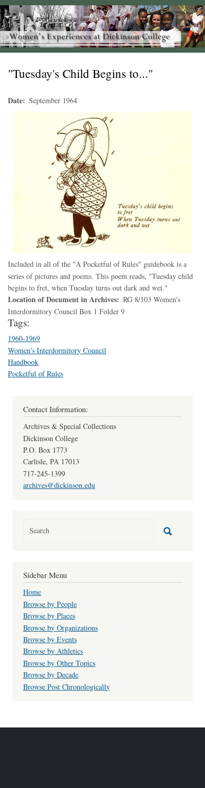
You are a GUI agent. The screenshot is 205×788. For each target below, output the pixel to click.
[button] (102, 181)
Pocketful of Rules (35, 373)
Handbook (23, 362)
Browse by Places (49, 616)
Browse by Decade (50, 675)
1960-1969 (24, 338)
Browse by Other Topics (59, 663)
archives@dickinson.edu (59, 485)
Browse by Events (50, 639)
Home (32, 592)
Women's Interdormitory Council (57, 350)
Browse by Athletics (53, 651)
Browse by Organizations (60, 628)
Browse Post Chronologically (66, 687)
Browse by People (50, 604)
